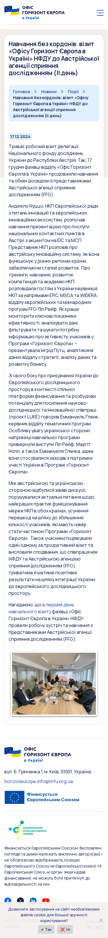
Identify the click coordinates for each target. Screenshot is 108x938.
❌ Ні (65, 929)
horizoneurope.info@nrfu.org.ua (38, 781)
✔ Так (46, 929)
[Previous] (20, 683)
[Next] (87, 683)
